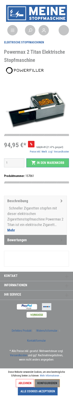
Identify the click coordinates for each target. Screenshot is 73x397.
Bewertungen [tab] (17, 240)
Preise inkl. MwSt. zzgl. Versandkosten (49, 151)
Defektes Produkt (22, 330)
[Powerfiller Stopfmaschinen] (24, 70)
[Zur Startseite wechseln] (36, 13)
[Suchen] (30, 30)
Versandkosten (18, 355)
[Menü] (12, 30)
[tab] (35, 215)
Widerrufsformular (46, 330)
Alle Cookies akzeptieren (37, 391)
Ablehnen (24, 383)
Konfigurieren (47, 383)
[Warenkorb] (64, 30)
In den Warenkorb (47, 162)
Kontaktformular (36, 340)
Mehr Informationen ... (51, 375)
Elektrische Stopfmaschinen (24, 42)
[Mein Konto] (44, 30)
